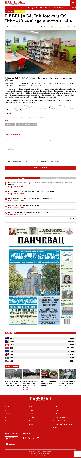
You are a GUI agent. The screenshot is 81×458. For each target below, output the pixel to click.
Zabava (7, 421)
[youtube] (38, 437)
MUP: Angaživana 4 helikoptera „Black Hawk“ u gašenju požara (30, 384)
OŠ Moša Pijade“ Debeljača (26, 125)
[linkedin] (74, 26)
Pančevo (9, 12)
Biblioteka (10, 125)
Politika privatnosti (60, 417)
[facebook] (51, 26)
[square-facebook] (24, 437)
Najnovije (22, 178)
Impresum (56, 410)
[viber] (65, 26)
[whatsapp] (60, 26)
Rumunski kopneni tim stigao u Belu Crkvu (24, 205)
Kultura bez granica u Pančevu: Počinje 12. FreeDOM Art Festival (24, 8)
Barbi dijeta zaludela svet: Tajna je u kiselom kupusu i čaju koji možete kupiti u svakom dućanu (40, 183)
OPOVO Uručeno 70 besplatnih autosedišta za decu (24, 117)
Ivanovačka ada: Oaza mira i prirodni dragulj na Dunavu (29, 212)
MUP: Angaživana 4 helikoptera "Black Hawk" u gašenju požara (31, 198)
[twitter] (56, 26)
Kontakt (55, 414)
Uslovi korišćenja (59, 421)
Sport (7, 417)
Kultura (31, 410)
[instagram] (33, 437)
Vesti (7, 410)
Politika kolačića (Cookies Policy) (64, 424)
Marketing (56, 428)
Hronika (8, 414)
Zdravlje (32, 414)
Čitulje (31, 424)
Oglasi (31, 421)
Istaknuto (58, 178)
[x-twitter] (29, 437)
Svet (6, 424)
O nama (55, 407)
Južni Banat (20, 12)
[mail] (69, 26)
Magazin (21, 187)
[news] (13, 374)
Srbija (31, 407)
